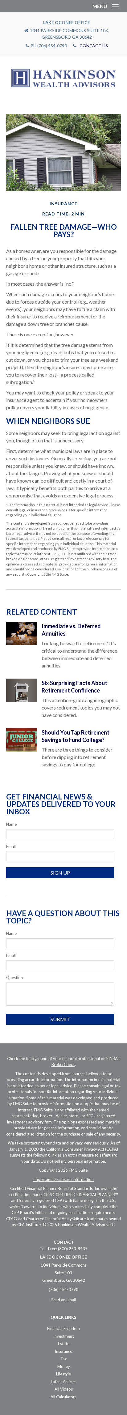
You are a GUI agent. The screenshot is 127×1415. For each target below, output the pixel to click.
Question (14, 977)
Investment (63, 1336)
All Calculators (63, 1396)
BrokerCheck (63, 1064)
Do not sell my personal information (73, 1161)
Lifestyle (63, 1373)
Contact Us (94, 45)
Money (63, 1366)
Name (11, 824)
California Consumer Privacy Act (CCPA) (82, 1149)
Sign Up (60, 873)
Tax (63, 1358)
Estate (63, 1343)
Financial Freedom (63, 1328)
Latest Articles (63, 1381)
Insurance (63, 1351)
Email (11, 846)
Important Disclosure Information (63, 1179)
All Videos (64, 1389)
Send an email (63, 1299)
